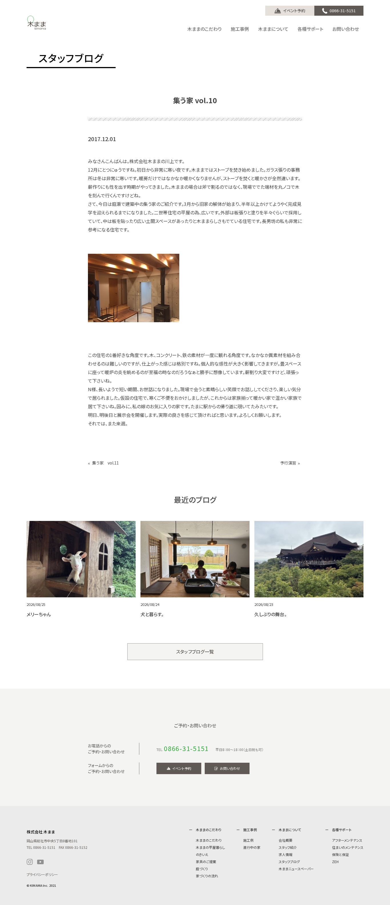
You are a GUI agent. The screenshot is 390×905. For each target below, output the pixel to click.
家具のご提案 (206, 861)
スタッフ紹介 (288, 847)
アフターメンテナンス (347, 840)
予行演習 (288, 463)
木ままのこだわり (209, 840)
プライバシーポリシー (42, 874)
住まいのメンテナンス (347, 847)
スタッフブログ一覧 (195, 651)
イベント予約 (294, 10)
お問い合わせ (230, 768)
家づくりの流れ (207, 875)
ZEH (335, 861)
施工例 (248, 840)
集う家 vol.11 (105, 463)
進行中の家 (251, 847)
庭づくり (202, 868)
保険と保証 (340, 854)
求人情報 (285, 854)
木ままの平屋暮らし (210, 847)
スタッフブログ (289, 861)
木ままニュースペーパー (296, 868)
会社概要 (285, 840)
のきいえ (202, 854)
